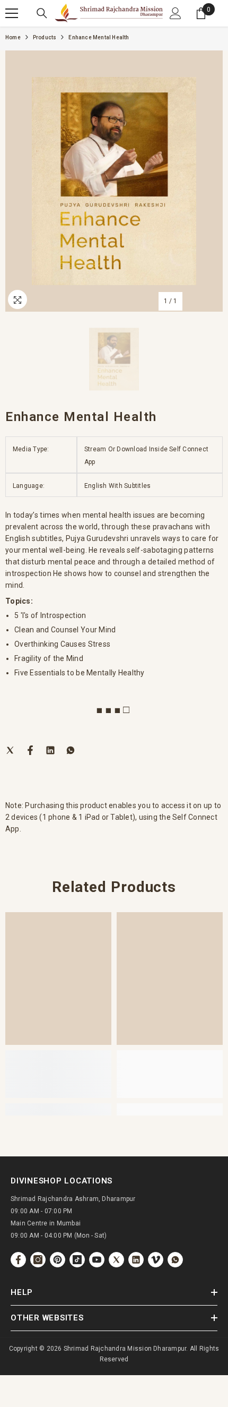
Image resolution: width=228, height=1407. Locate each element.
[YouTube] (96, 1259)
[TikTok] (77, 1259)
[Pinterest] (57, 1259)
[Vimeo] (155, 1259)
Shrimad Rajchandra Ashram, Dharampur (73, 1199)
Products (45, 37)
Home (13, 37)
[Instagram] (38, 1259)
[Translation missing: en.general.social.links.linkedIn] (136, 1259)
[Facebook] (30, 749)
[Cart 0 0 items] (201, 13)
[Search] (42, 13)
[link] (58, 1074)
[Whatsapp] (70, 749)
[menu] (11, 13)
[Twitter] (10, 749)
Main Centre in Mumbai (46, 1223)
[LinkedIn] (50, 749)
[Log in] (175, 13)
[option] (114, 181)
